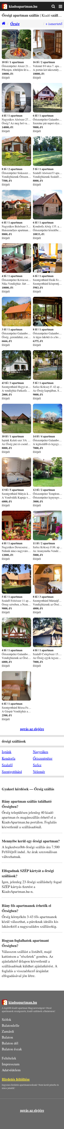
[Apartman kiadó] (4, 6)
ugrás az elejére (32, 729)
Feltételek (9, 1058)
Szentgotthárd (12, 771)
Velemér (39, 771)
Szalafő (7, 764)
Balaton (7, 1037)
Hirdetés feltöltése (16, 1079)
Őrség (15, 23)
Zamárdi (8, 1031)
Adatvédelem (11, 1069)
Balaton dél (10, 1043)
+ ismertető (54, 23)
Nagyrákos (40, 751)
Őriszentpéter (42, 758)
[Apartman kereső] (55, 6)
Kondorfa (8, 758)
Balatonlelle (10, 1025)
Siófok (6, 1019)
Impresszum (11, 1064)
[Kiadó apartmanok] (2, 23)
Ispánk (6, 751)
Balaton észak (12, 1049)
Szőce (37, 764)
